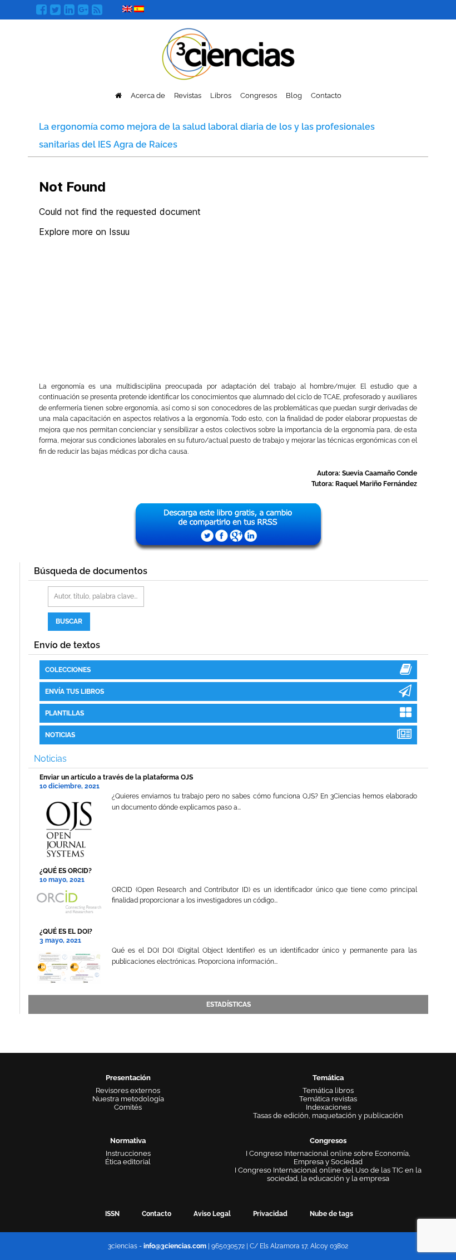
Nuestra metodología (128, 1099)
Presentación (128, 1077)
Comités (128, 1107)
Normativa (128, 1140)
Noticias (60, 735)
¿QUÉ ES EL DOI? (65, 931)
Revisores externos (128, 1090)
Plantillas (64, 713)
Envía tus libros (74, 691)
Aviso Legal (212, 1214)
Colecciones (68, 670)
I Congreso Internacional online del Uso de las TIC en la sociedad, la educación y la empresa (328, 1174)
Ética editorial (128, 1162)
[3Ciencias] (228, 52)
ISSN (112, 1214)
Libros (220, 95)
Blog (294, 95)
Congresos (258, 95)
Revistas (187, 95)
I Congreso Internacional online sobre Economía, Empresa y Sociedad (328, 1157)
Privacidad (270, 1214)
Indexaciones (328, 1107)
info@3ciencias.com (174, 1246)
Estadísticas (228, 1004)
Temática (328, 1077)
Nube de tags (331, 1214)
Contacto (326, 95)
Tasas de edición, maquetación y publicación (328, 1115)
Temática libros (328, 1090)
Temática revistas (328, 1099)
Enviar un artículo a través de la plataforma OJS (116, 777)
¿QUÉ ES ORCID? (65, 871)
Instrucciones (128, 1153)
